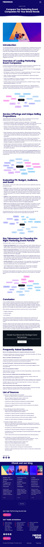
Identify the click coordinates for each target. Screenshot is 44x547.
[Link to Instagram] (6, 534)
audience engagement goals (27, 151)
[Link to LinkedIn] (10, 534)
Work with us (7, 538)
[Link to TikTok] (8, 534)
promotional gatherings (32, 150)
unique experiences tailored (9, 83)
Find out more (7, 514)
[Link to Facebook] (4, 534)
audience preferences (28, 201)
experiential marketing (15, 204)
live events (18, 253)
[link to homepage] (8, 2)
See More (22, 503)
